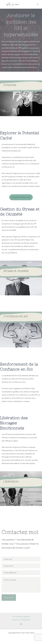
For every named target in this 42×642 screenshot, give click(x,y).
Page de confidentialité (21, 620)
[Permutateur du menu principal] (37, 4)
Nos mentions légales (21, 616)
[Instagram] (21, 624)
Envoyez (8, 597)
